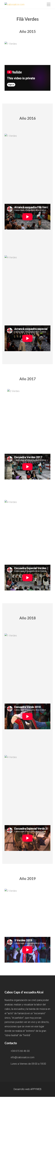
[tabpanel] (27, 44)
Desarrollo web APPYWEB (27, 1089)
